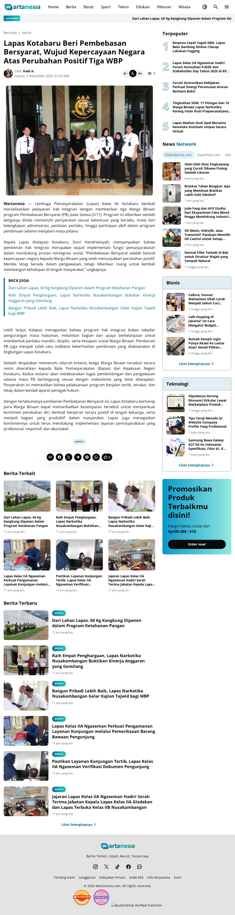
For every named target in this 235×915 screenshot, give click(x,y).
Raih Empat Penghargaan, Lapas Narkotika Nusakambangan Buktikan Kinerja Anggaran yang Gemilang (77, 521)
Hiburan (164, 6)
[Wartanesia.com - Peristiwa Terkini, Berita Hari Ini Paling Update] (22, 7)
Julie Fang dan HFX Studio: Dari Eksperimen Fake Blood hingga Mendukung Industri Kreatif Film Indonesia (207, 212)
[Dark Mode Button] (204, 6)
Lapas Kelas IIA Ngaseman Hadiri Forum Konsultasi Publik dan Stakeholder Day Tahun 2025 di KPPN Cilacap (202, 67)
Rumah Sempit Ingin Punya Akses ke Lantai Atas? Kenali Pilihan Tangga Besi (206, 343)
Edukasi (143, 6)
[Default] (133, 73)
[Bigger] (140, 73)
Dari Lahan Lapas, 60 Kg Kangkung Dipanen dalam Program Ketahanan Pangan (76, 287)
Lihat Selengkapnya (76, 824)
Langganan (87, 877)
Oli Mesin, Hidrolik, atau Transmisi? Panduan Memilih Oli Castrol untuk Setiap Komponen (207, 235)
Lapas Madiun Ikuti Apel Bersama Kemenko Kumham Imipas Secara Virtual (199, 127)
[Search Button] (215, 6)
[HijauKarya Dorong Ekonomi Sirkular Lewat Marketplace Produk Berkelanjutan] (175, 403)
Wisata (184, 6)
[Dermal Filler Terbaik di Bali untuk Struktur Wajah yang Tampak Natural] (171, 260)
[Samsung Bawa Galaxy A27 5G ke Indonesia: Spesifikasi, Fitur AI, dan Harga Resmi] (175, 447)
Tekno (123, 6)
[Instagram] (95, 866)
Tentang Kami (64, 877)
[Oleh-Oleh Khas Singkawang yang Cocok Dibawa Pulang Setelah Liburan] (171, 171)
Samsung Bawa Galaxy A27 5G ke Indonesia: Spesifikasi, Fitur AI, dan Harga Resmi (207, 444)
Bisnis (89, 6)
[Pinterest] (87, 457)
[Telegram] (77, 457)
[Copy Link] (50, 457)
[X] (68, 457)
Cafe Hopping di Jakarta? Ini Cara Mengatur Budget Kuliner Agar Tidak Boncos (203, 321)
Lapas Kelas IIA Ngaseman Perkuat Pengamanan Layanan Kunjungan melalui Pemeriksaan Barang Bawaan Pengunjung (27, 580)
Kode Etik (136, 877)
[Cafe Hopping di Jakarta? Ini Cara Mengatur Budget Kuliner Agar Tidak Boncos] (175, 324)
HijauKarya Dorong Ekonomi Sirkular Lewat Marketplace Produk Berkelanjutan (207, 400)
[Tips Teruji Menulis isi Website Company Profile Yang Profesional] (175, 425)
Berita (71, 6)
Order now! (197, 544)
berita (79, 441)
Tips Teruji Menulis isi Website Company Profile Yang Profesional (207, 422)
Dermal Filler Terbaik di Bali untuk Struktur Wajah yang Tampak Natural (206, 257)
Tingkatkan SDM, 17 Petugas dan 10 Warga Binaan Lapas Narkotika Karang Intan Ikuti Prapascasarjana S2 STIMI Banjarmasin (201, 107)
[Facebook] (59, 457)
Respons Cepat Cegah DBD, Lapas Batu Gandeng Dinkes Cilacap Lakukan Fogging (199, 47)
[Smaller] (125, 73)
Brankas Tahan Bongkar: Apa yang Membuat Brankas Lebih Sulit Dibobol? (207, 190)
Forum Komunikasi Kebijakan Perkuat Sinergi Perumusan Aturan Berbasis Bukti (200, 87)
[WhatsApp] (96, 457)
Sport (106, 6)
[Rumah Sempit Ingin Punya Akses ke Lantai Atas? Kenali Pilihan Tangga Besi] (175, 346)
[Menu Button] (226, 6)
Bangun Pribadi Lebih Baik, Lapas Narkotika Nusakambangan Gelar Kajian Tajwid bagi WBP (131, 521)
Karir (178, 877)
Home (53, 6)
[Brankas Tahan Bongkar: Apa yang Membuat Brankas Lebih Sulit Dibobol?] (171, 193)
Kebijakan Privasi (112, 877)
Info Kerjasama (158, 877)
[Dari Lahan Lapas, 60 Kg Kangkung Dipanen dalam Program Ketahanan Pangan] (27, 496)
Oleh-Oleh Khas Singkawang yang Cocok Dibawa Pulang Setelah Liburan (207, 168)
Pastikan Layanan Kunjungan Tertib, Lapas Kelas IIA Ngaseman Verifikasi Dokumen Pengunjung (79, 580)
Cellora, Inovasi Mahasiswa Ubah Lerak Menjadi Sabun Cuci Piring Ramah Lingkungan (206, 299)
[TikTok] (117, 866)
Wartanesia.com (108, 886)
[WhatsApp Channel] (139, 866)
